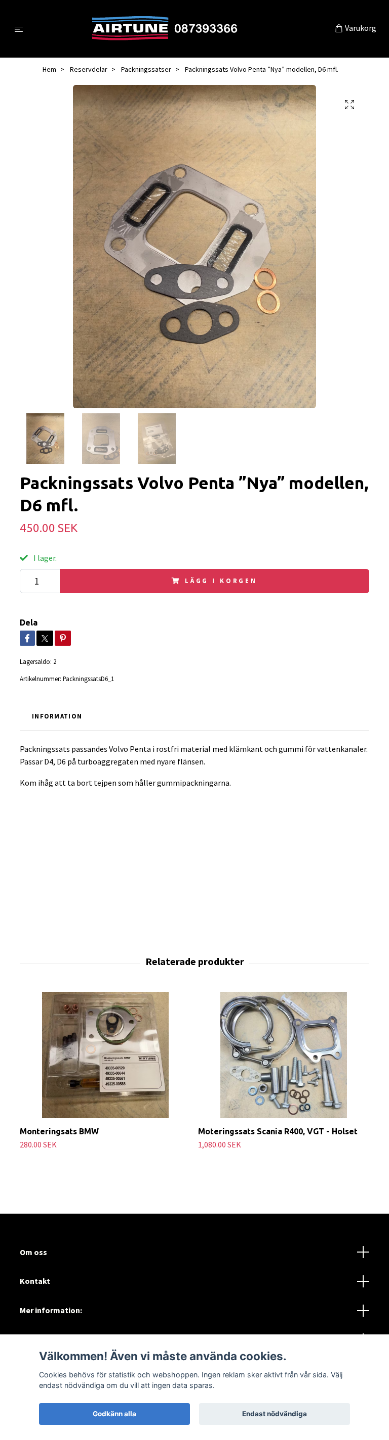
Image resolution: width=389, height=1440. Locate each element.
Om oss (33, 1252)
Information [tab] (57, 716)
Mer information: (51, 1310)
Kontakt (35, 1281)
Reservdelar (88, 69)
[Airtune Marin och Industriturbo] (181, 29)
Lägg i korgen (221, 581)
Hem (49, 69)
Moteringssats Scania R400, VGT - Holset (278, 1131)
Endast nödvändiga (274, 1414)
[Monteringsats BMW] (105, 1055)
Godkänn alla (114, 1414)
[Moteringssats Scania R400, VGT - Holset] (283, 1055)
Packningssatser (146, 69)
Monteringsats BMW (59, 1131)
